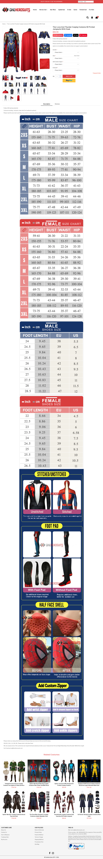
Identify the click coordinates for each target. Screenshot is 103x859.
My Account (4, 839)
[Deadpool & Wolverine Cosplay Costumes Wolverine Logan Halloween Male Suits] (89, 770)
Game (75, 9)
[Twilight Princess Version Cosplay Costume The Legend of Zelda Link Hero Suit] (13, 770)
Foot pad (55, 67)
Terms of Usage (39, 837)
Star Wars (53, 9)
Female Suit (83, 9)
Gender (55, 49)
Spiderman (61, 9)
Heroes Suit (42, 9)
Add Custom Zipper (58, 61)
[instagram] (53, 853)
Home (35, 9)
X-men (69, 9)
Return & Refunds (39, 830)
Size (54, 55)
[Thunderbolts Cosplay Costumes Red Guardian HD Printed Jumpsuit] (64, 801)
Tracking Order (5, 837)
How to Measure (5, 834)
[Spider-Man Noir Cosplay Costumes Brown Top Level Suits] (13, 801)
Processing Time (39, 842)
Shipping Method (39, 839)
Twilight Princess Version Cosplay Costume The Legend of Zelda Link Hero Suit (13, 785)
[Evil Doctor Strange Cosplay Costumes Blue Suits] (89, 801)
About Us (3, 830)
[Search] (87, 17)
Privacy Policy (38, 832)
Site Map (37, 844)
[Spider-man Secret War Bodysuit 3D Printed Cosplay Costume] (64, 770)
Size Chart (76, 55)
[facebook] (49, 853)
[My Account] (92, 17)
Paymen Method (39, 834)
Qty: (54, 76)
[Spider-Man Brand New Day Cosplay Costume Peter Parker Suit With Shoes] (39, 770)
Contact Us (4, 832)
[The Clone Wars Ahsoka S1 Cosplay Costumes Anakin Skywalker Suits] (39, 801)
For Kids (91, 9)
